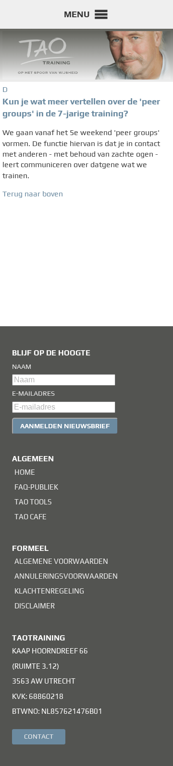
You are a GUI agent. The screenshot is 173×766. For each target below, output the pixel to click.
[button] (77, 14)
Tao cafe (30, 517)
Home (24, 472)
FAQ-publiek (36, 487)
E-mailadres (33, 393)
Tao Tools (33, 502)
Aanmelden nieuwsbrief (65, 426)
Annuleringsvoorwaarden (66, 576)
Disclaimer (34, 606)
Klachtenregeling (49, 591)
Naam (21, 366)
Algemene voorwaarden (61, 561)
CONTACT (38, 736)
